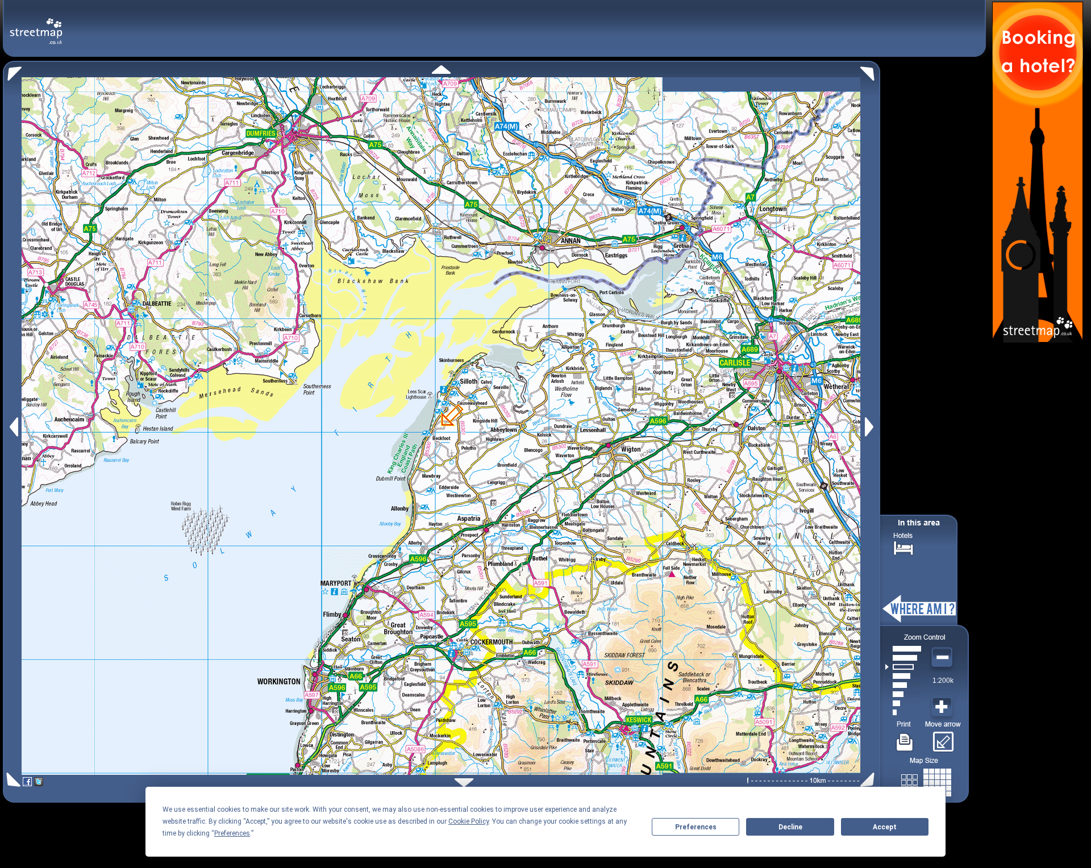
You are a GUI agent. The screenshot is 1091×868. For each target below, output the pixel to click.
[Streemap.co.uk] (36, 24)
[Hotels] (903, 547)
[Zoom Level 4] (903, 685)
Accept (885, 827)
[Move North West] (12, 71)
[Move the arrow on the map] (943, 737)
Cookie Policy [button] (468, 821)
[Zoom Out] (943, 658)
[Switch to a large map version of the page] (926, 780)
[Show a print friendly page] (905, 737)
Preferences (696, 827)
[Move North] (441, 69)
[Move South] (464, 782)
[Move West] (13, 427)
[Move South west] (11, 780)
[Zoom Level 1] (903, 712)
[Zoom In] (943, 707)
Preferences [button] (232, 833)
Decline (790, 827)
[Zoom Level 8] (903, 649)
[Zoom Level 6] (903, 667)
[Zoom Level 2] (903, 703)
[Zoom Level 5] (903, 676)
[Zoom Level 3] (903, 694)
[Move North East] (870, 71)
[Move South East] (869, 780)
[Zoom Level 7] (903, 658)
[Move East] (870, 427)
